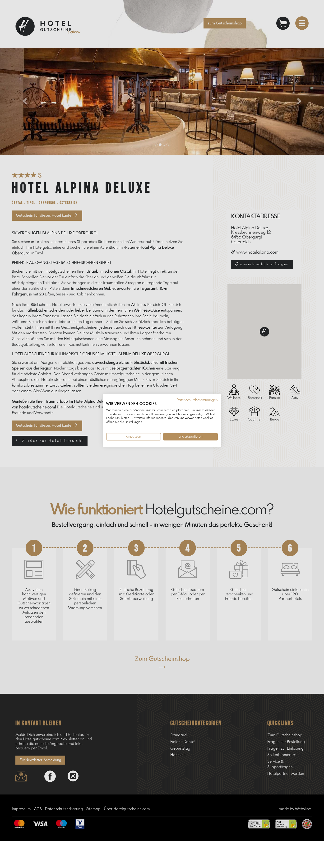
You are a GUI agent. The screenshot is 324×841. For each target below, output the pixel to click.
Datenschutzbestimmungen (197, 400)
